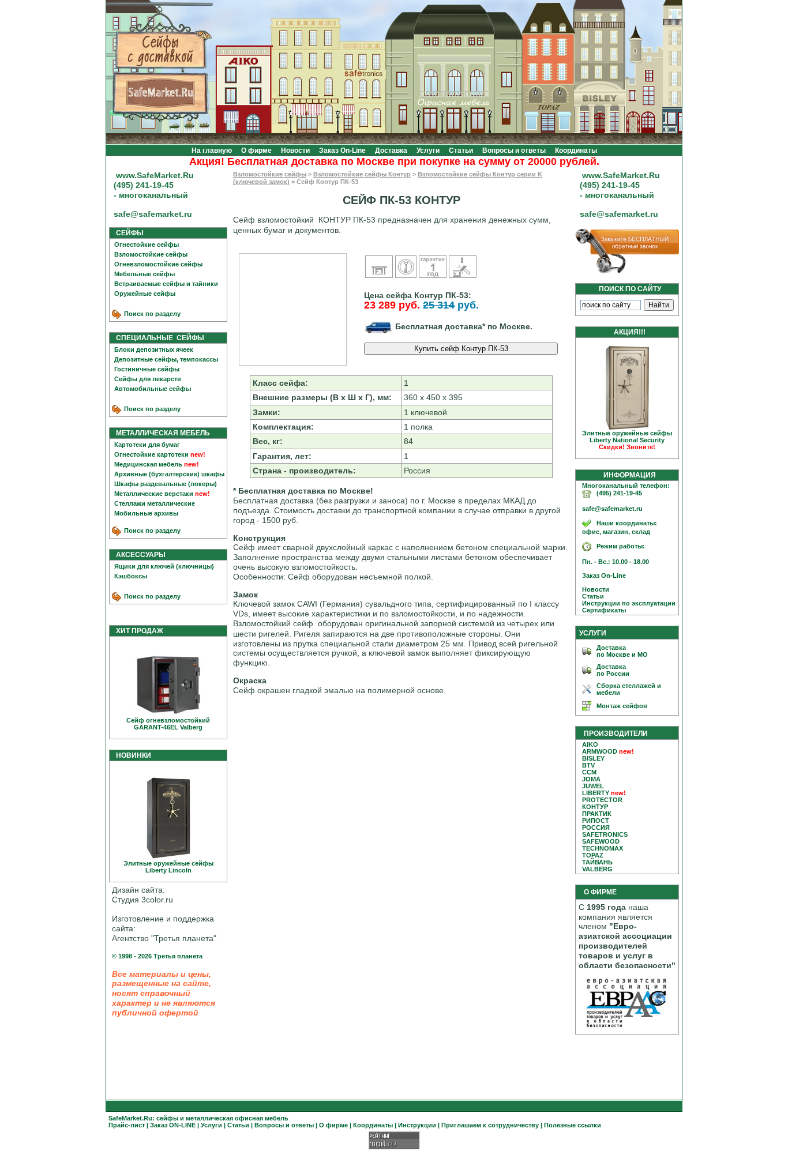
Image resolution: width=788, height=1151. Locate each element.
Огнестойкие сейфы (146, 244)
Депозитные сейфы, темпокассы (166, 359)
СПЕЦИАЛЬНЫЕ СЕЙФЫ (157, 338)
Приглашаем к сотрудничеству (490, 1125)
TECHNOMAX (602, 848)
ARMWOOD (599, 751)
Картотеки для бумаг (147, 444)
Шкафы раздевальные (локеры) (165, 483)
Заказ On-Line (342, 150)
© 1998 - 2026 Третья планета (157, 956)
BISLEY (593, 758)
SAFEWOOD (601, 841)
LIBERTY (595, 792)
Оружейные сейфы (144, 293)
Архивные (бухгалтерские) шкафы (169, 474)
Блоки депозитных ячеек (153, 349)
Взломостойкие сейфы (150, 254)
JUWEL (593, 786)
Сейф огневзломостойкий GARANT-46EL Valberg (168, 724)
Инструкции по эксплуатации (626, 603)
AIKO (590, 744)
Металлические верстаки (153, 493)
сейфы (167, 1118)
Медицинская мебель (148, 464)
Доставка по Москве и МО (622, 651)
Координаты (576, 150)
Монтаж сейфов (621, 705)
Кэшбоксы (130, 576)
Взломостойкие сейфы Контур (362, 174)
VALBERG (597, 869)
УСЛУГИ (592, 633)
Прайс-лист (126, 1125)
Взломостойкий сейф (273, 623)
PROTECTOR (602, 799)
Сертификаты (601, 610)
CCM (589, 772)
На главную (212, 150)
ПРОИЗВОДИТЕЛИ (616, 733)
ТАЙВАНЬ (597, 862)
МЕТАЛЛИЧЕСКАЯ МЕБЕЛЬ (160, 433)
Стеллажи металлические (154, 503)
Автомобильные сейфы (152, 388)
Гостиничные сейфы (146, 369)
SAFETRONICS (605, 834)
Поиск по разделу (151, 313)
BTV (588, 765)
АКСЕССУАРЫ (138, 555)
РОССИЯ (596, 827)
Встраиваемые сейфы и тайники (166, 283)
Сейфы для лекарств (147, 378)
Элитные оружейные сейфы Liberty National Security (627, 440)
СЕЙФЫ (127, 233)
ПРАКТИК (596, 813)
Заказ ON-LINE (173, 1125)
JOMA (591, 779)
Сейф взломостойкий (273, 219)
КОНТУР (595, 806)
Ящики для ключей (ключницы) (164, 566)
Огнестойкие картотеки (151, 454)
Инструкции (417, 1125)
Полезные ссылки (572, 1125)
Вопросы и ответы (514, 150)
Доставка (391, 150)
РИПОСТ (595, 820)
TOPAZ (592, 855)
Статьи (461, 150)
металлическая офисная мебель (237, 1118)
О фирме (256, 150)
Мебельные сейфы (144, 273)
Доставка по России (612, 670)
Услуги (428, 150)
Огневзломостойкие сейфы (158, 264)
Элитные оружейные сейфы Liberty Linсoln (168, 867)
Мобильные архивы (146, 513)
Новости (295, 150)
